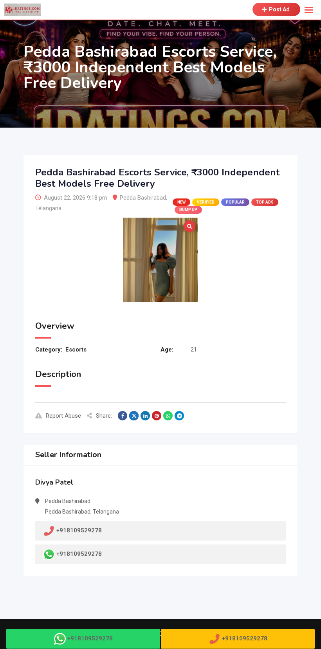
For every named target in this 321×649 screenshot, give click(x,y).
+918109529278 (79, 553)
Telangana (48, 208)
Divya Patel (54, 482)
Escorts (76, 349)
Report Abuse (63, 415)
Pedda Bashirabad (143, 197)
